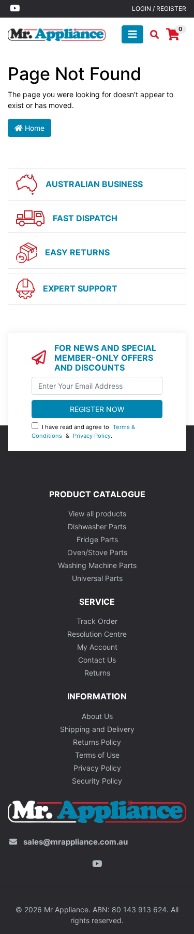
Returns (97, 672)
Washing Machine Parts (97, 565)
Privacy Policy (92, 435)
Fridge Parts (97, 539)
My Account (97, 646)
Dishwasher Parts (97, 526)
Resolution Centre (97, 634)
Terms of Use (97, 755)
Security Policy (97, 780)
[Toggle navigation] (132, 34)
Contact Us (97, 659)
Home (33, 128)
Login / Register (159, 8)
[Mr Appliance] (57, 33)
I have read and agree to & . (83, 431)
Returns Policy (97, 742)
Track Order (97, 621)
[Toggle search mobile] (151, 34)
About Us (97, 716)
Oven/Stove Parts (97, 552)
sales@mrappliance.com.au (75, 842)
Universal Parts (97, 578)
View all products (97, 513)
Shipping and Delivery (97, 729)
